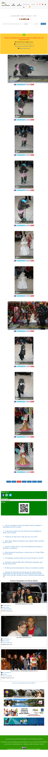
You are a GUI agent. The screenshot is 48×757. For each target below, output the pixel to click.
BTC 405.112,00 (28, 15)
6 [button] (34, 481)
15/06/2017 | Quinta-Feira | (6, 677)
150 (13, 677)
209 (11, 644)
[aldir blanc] (24, 712)
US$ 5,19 (35, 15)
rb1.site (42, 744)
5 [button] (29, 481)
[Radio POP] (24, 721)
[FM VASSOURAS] (24, 693)
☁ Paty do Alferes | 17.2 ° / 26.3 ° (17, 15)
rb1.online (36, 744)
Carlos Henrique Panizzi (24, 48)
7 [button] (39, 481)
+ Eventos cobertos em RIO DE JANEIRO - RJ (24, 46)
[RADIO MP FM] (24, 702)
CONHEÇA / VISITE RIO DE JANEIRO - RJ (25, 44)
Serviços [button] (33, 4)
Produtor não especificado (7, 642)
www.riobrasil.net (18, 744)
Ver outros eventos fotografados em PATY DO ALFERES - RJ (24, 683)
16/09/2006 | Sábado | (6, 644)
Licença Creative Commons (33, 749)
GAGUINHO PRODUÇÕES (7, 608)
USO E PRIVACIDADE (33, 739)
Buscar (43, 23)
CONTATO (40, 739)
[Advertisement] (24, 29)
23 (11, 610)
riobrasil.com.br (28, 744)
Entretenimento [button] (26, 4)
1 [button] (8, 481)
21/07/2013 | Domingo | (6, 610)
